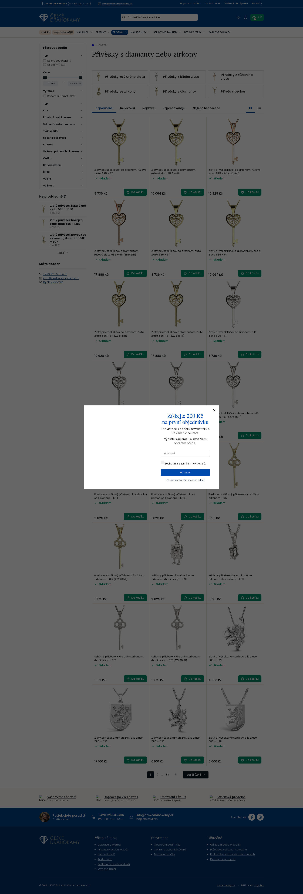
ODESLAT (185, 472)
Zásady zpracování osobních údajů (185, 480)
